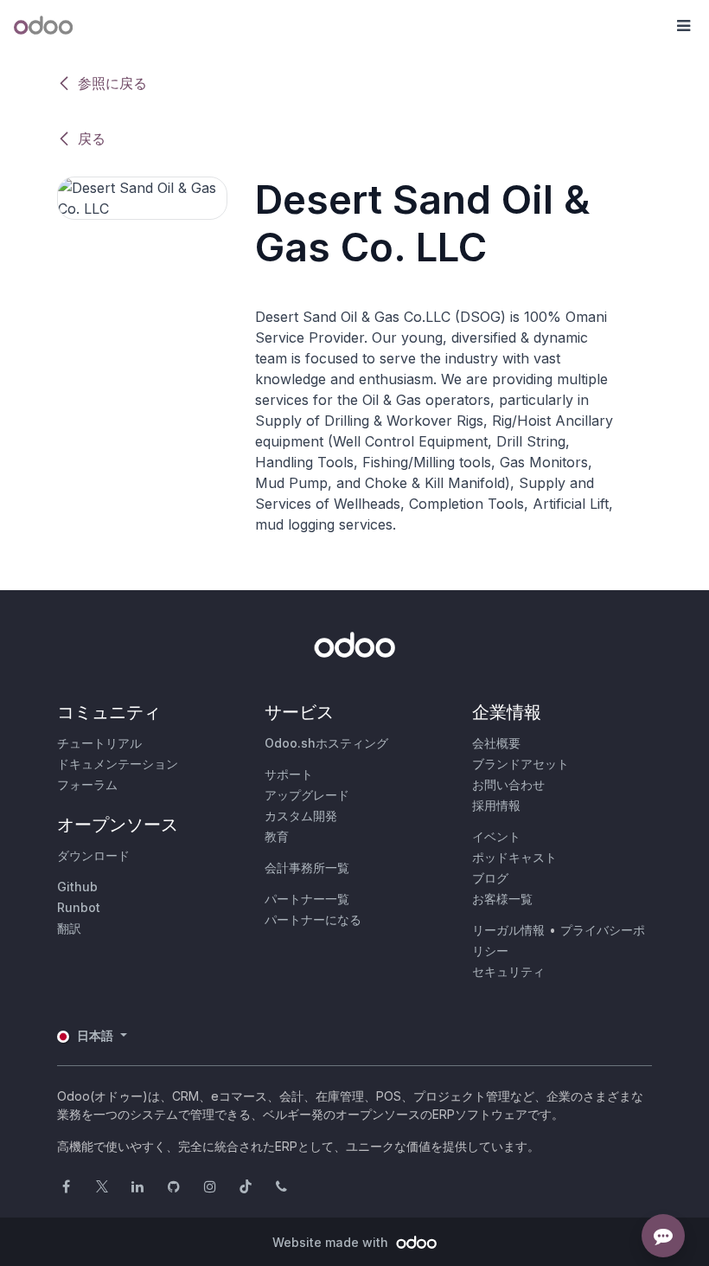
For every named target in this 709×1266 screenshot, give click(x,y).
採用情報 (496, 805)
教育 (277, 836)
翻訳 (69, 928)
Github (77, 886)
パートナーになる (313, 919)
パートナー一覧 (307, 898)
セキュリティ (508, 971)
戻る (91, 138)
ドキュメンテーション (117, 763)
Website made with (332, 1242)
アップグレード (307, 794)
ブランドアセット (520, 763)
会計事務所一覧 (307, 867)
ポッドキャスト (514, 857)
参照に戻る (112, 83)
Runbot (78, 907)
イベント (496, 836)
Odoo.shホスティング (326, 743)
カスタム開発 (301, 815)
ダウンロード (93, 855)
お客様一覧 (502, 898)
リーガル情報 (508, 929)
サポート (289, 774)
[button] (683, 26)
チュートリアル (99, 743)
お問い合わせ (508, 784)
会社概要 (496, 743)
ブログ (490, 878)
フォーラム (87, 784)
